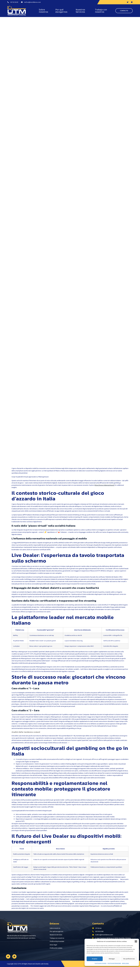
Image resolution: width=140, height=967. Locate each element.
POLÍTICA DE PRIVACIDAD (114, 963)
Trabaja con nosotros (101, 11)
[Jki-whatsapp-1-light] (14, 956)
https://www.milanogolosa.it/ (104, 485)
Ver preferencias (129, 959)
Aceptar (94, 959)
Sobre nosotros (43, 11)
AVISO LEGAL (125, 963)
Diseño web (40, 964)
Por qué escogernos (61, 11)
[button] (136, 941)
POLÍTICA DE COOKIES (100, 963)
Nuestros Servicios (80, 11)
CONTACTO (124, 10)
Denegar (112, 959)
